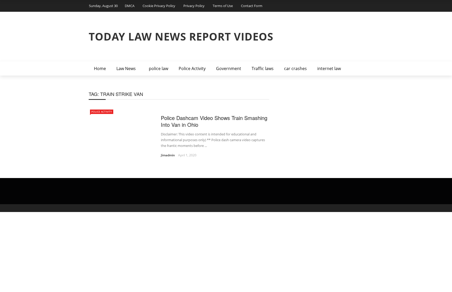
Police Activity (192, 68)
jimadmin (168, 155)
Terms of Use (223, 5)
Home (100, 68)
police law (158, 68)
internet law (329, 68)
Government (228, 68)
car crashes (295, 68)
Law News (126, 68)
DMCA (129, 5)
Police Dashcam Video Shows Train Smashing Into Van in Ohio (214, 121)
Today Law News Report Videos (181, 36)
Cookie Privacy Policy (159, 5)
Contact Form (251, 5)
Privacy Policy (194, 5)
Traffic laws (263, 68)
